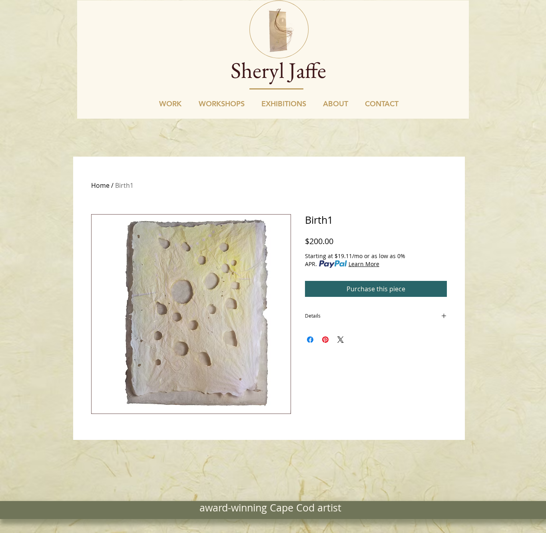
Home (100, 185)
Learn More (364, 264)
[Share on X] (340, 339)
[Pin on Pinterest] (325, 339)
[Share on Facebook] (310, 339)
